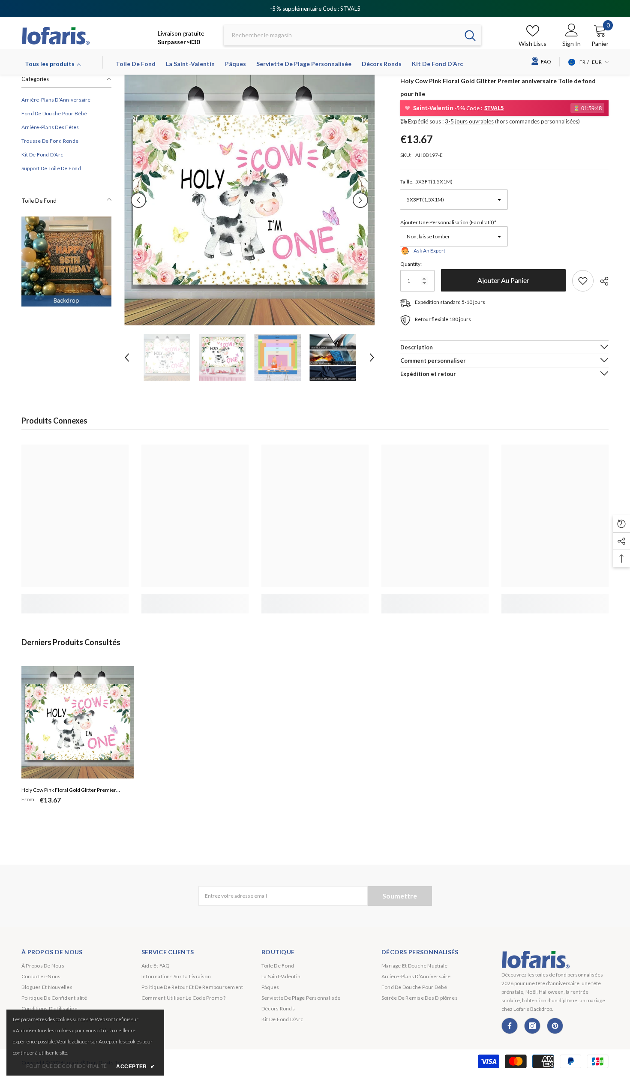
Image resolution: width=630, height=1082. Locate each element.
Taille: (426, 181)
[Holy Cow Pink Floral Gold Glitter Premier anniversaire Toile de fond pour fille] (77, 722)
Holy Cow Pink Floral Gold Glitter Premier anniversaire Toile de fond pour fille (68, 791)
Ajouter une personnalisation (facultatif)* (448, 222)
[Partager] (601, 281)
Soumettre (399, 896)
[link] (66, 261)
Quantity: (411, 264)
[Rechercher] (352, 35)
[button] (138, 200)
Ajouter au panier (503, 280)
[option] (249, 200)
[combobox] (341, 35)
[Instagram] (532, 1026)
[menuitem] (66, 100)
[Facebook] (509, 1026)
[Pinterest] (555, 1026)
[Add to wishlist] (583, 281)
